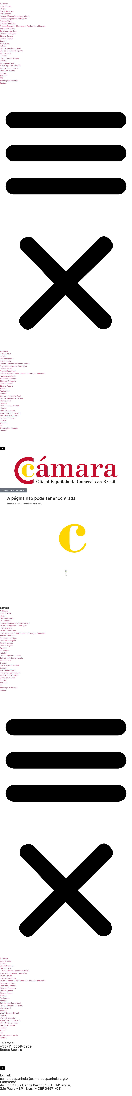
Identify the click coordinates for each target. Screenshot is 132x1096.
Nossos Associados (7, 28)
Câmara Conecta (6, 36)
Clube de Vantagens (8, 33)
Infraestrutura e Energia (9, 68)
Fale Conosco (5, 14)
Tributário (4, 76)
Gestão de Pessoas (7, 71)
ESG (1, 78)
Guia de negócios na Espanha (11, 51)
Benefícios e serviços (8, 31)
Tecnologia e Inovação (9, 81)
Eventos (3, 41)
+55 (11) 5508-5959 (16, 1046)
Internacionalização (7, 63)
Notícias (3, 46)
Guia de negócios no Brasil (10, 48)
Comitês (3, 61)
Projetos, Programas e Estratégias (13, 19)
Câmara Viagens (6, 38)
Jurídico (3, 73)
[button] (66, 217)
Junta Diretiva (5, 6)
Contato (3, 83)
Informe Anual (5, 53)
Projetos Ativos (6, 21)
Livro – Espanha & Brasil (9, 58)
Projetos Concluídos (8, 24)
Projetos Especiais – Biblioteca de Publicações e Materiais (22, 26)
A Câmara (4, 4)
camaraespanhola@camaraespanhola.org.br (34, 1079)
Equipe (2, 9)
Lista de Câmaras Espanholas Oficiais (14, 16)
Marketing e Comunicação (10, 66)
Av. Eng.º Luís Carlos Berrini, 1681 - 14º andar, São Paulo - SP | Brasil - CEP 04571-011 (35, 1087)
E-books (3, 56)
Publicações (4, 43)
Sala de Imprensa (6, 11)
